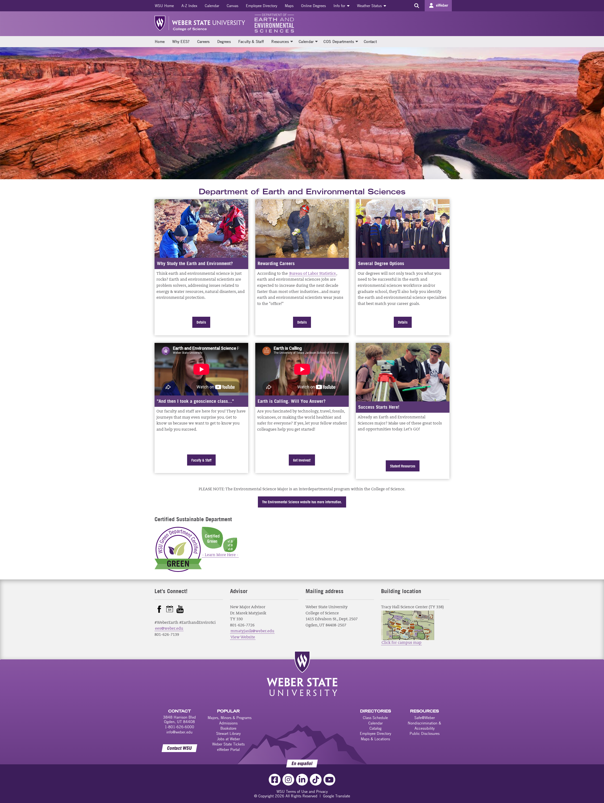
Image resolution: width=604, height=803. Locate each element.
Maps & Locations (375, 738)
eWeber (442, 5)
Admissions (228, 723)
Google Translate (336, 796)
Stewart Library (228, 733)
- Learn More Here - (220, 555)
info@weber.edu (179, 732)
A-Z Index (189, 5)
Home (160, 41)
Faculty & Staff (251, 41)
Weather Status (370, 5)
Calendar (212, 5)
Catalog (375, 728)
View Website (243, 637)
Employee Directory (261, 5)
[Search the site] (416, 5)
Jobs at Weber (228, 738)
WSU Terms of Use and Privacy (302, 791)
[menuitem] (164, 5)
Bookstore (228, 728)
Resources (280, 41)
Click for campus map (401, 643)
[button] (292, 41)
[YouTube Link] (329, 780)
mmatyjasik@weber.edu (252, 631)
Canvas (232, 5)
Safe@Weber (424, 717)
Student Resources (402, 466)
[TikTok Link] (316, 780)
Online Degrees (313, 5)
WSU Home (164, 5)
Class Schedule (375, 717)
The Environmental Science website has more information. (302, 501)
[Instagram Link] (288, 780)
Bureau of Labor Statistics (312, 274)
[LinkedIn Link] (302, 780)
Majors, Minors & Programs (230, 717)
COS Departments (338, 41)
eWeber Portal (228, 749)
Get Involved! (302, 460)
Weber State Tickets (228, 744)
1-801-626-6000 (179, 726)
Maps (289, 5)
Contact (370, 41)
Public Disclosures (425, 733)
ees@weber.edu (169, 629)
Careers (203, 41)
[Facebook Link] (275, 780)
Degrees (224, 41)
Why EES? (180, 41)
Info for (339, 5)
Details (201, 322)
